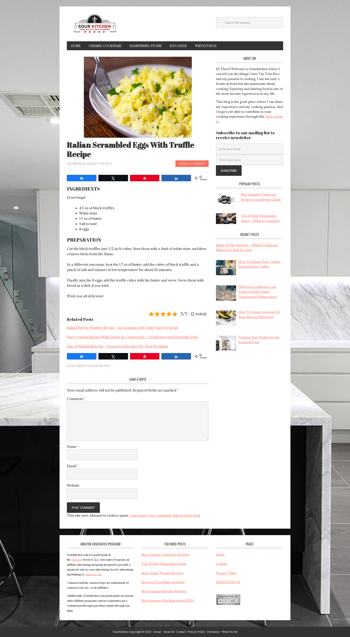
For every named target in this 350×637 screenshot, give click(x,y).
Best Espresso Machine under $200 (167, 601)
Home (157, 631)
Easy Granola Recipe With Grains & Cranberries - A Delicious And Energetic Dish (132, 337)
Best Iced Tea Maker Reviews (163, 582)
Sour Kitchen (94, 26)
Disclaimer (213, 631)
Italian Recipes (98, 365)
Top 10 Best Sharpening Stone (163, 564)
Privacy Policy (227, 573)
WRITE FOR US (228, 582)
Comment (76, 399)
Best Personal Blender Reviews (164, 591)
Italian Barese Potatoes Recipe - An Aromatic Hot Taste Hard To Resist (122, 327)
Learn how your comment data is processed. (164, 515)
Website (73, 485)
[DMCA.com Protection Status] (228, 604)
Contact (221, 564)
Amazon (76, 559)
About (220, 555)
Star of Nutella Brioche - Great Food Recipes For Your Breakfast (117, 346)
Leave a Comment (192, 163)
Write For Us (229, 631)
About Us (168, 631)
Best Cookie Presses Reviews (162, 573)
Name (73, 446)
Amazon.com (93, 574)
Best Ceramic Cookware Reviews (165, 555)
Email (72, 466)
